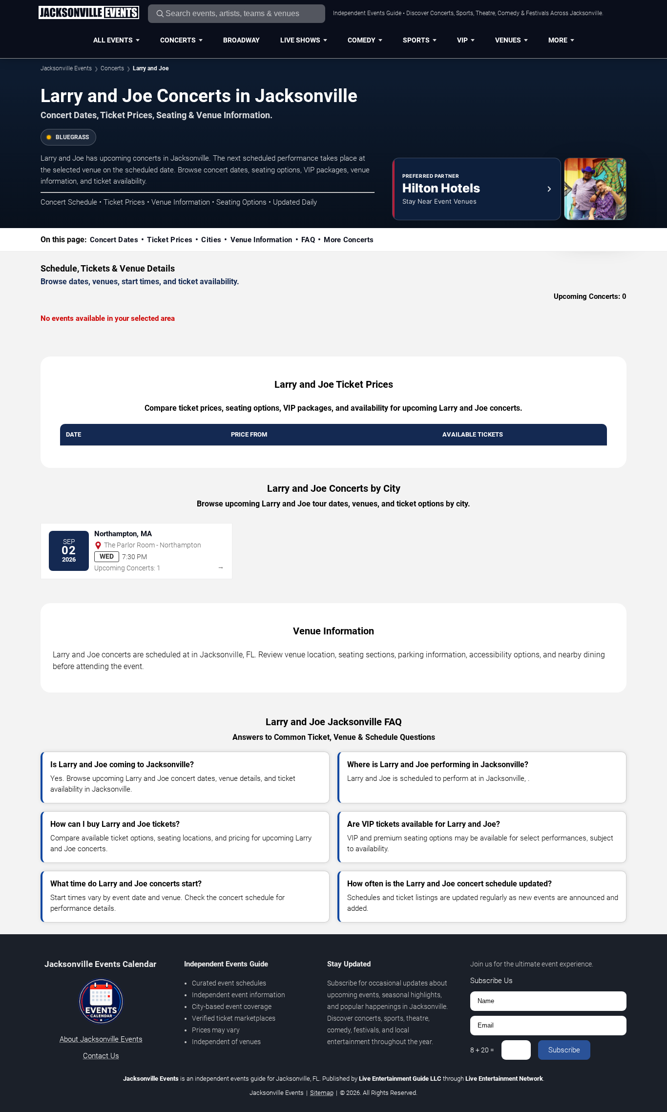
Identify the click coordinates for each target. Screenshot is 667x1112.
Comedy (361, 40)
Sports (416, 40)
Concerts (178, 40)
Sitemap (322, 1092)
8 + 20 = (482, 1050)
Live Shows (300, 40)
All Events (113, 40)
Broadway (241, 40)
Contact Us (101, 1055)
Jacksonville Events (66, 68)
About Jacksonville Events (101, 1039)
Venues (508, 40)
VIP (462, 40)
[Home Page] (88, 13)
